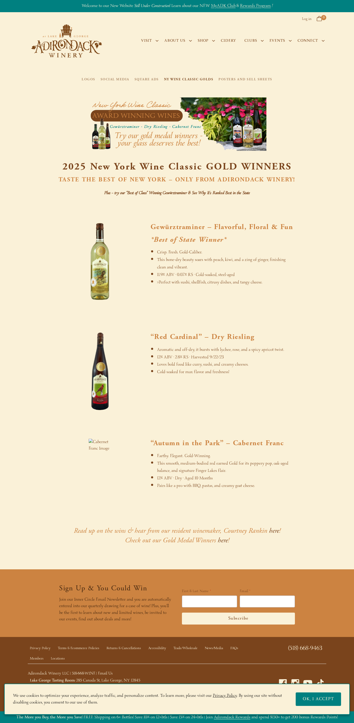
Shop (203, 40)
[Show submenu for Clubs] (262, 41)
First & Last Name (195, 591)
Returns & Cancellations (124, 648)
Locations (58, 659)
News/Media (214, 648)
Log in (306, 19)
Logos (88, 79)
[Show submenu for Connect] (323, 41)
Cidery (228, 40)
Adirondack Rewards (232, 717)
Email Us (105, 673)
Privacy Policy (40, 648)
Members (37, 659)
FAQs (234, 648)
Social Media (115, 79)
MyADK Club (223, 6)
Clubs (250, 40)
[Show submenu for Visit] (157, 41)
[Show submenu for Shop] (213, 41)
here (274, 531)
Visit (146, 40)
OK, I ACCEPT (318, 699)
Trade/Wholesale (185, 648)
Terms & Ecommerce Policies (78, 648)
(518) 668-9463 (305, 648)
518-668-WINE (83, 673)
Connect (308, 40)
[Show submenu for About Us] (190, 41)
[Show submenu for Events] (290, 41)
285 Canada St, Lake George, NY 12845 (108, 680)
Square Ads (146, 79)
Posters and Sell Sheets (245, 79)
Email (244, 591)
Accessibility (157, 648)
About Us (174, 40)
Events (277, 40)
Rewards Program (255, 6)
